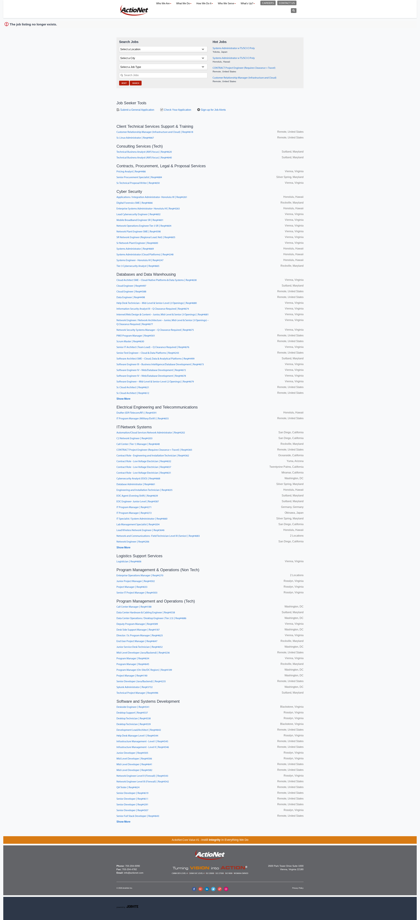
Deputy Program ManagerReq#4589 (137, 623)
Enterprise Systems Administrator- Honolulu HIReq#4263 (148, 208)
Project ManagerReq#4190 (131, 675)
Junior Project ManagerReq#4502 (135, 581)
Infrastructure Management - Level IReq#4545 (142, 741)
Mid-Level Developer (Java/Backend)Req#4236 (143, 652)
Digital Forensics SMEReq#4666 (134, 202)
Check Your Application (177, 109)
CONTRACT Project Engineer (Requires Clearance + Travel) (244, 67)
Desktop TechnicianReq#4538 (133, 718)
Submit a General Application (137, 109)
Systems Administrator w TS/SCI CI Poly (234, 48)
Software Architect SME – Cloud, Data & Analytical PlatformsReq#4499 (155, 358)
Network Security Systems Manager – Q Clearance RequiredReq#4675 (155, 329)
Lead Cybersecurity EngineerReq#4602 (138, 214)
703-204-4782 (129, 869)
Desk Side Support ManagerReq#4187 (138, 629)
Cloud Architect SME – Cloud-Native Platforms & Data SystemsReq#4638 (156, 280)
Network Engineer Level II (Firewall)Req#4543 (142, 775)
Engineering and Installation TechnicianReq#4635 (144, 489)
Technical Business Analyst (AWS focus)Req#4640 (144, 157)
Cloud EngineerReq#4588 (131, 291)
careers (268, 3)
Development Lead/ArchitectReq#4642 (138, 729)
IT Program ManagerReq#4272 (134, 512)
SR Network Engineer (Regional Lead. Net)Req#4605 (145, 237)
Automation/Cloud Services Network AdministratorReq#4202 (150, 432)
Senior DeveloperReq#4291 (132, 804)
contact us (287, 3)
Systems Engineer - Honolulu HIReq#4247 (139, 260)
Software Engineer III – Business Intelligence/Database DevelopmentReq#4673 (160, 364)
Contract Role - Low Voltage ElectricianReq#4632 (143, 461)
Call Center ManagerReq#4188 (133, 606)
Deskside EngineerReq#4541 (132, 706)
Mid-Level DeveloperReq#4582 (134, 770)
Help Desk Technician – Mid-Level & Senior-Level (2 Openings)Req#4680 (156, 303)
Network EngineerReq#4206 (132, 541)
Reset (124, 83)
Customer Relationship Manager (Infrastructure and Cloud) (244, 77)
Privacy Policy (298, 888)
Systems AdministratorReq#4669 (135, 248)
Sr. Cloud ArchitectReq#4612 (132, 393)
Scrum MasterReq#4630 (130, 341)
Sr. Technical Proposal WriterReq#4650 (138, 182)
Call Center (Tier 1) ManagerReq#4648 (138, 444)
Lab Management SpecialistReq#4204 (137, 524)
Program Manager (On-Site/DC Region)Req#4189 (144, 669)
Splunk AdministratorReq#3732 (134, 687)
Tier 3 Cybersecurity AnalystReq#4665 (137, 265)
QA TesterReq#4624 (127, 787)
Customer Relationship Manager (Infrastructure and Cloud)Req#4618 (154, 131)
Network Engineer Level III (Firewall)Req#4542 (142, 781)
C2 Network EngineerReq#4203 (134, 438)
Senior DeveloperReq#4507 (132, 810)
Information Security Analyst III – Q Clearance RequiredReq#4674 (152, 308)
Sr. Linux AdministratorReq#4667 (135, 137)
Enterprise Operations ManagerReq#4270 (139, 575)
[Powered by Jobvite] (127, 907)
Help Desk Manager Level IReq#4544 (137, 735)
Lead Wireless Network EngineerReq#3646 (140, 530)
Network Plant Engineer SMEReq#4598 (138, 231)
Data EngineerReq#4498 (130, 297)
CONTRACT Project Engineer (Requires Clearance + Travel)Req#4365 (154, 449)
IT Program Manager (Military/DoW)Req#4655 (142, 418)
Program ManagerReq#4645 (132, 664)
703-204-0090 (132, 866)
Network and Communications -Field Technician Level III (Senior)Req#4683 (158, 535)
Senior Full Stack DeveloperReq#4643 (137, 816)
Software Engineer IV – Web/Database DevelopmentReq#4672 (151, 370)
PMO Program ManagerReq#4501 (135, 335)
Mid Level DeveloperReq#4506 (134, 758)
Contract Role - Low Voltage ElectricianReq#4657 (143, 467)
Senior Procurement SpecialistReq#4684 (139, 177)
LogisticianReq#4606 (128, 561)
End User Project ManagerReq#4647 (136, 641)
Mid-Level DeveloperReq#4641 (134, 764)
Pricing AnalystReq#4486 (131, 171)
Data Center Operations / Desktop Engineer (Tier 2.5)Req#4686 (151, 618)
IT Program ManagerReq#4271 (134, 507)
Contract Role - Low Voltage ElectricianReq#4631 (143, 472)
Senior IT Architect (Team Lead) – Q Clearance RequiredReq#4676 (152, 347)
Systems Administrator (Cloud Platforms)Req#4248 (144, 254)
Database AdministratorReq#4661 (135, 484)
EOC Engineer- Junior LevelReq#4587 (137, 501)
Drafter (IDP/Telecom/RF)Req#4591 (136, 412)
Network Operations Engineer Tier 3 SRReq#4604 (143, 225)
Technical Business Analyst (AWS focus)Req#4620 (144, 151)
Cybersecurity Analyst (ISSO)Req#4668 (138, 478)
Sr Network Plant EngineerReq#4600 (137, 243)
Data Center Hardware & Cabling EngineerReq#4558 (145, 612)
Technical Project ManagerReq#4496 (137, 692)
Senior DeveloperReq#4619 (132, 793)
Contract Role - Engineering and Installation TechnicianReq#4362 (152, 455)
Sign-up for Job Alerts (213, 109)
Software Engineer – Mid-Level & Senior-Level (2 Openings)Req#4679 (155, 381)
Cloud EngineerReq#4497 (131, 285)
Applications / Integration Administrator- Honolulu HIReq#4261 (151, 197)
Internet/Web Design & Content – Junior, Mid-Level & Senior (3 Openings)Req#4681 (162, 314)
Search (135, 83)
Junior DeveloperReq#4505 (132, 752)
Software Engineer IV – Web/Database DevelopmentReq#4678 (151, 375)
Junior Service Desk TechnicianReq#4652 (139, 646)
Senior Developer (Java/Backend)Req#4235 (141, 681)
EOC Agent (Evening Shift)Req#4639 (137, 495)
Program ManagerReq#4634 (132, 658)
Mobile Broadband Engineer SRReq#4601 (139, 220)
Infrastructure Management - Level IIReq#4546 (142, 747)
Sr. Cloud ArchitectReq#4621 (132, 387)
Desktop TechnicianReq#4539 (133, 724)
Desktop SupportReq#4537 (132, 712)
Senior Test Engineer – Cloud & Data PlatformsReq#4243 (147, 352)
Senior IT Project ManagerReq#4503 (136, 592)
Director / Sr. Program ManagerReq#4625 (139, 635)
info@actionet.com (133, 872)
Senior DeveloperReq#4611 (132, 798)
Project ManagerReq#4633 (131, 586)
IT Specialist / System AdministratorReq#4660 (141, 518)
